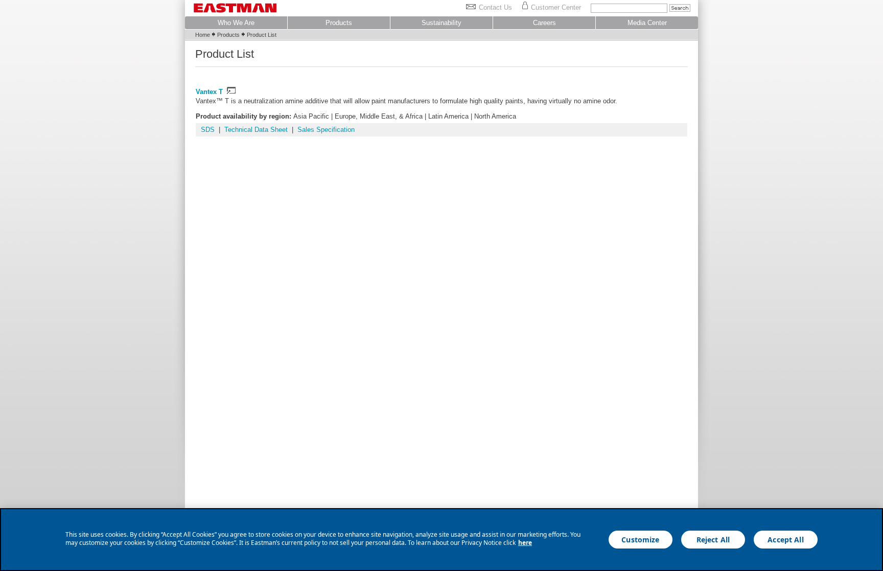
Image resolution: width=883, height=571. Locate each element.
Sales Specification (326, 129)
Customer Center (556, 7)
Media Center (647, 23)
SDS (208, 129)
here (525, 542)
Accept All (785, 539)
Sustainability (441, 23)
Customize (640, 539)
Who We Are (236, 23)
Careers (544, 23)
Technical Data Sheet (256, 129)
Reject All (713, 539)
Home (202, 35)
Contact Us (495, 7)
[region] (441, 539)
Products (339, 23)
